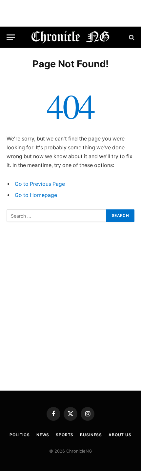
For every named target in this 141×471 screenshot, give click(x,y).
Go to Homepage (36, 195)
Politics (20, 434)
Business (91, 434)
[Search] (131, 37)
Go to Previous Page (40, 184)
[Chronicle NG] (71, 37)
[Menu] (11, 37)
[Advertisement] (70, 306)
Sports (64, 434)
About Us (120, 434)
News (42, 434)
